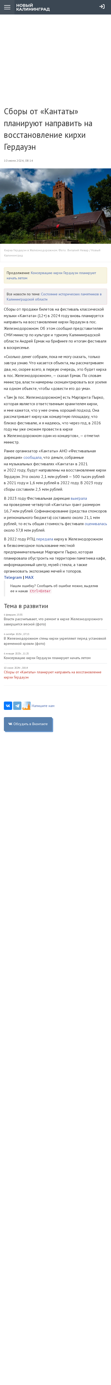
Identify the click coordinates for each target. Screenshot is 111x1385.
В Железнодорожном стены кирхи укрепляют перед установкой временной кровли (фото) (55, 641)
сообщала (32, 457)
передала (44, 538)
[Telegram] (17, 706)
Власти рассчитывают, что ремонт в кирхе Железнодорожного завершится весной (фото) (53, 621)
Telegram (13, 577)
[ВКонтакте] (8, 706)
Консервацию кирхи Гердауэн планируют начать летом (47, 657)
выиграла (79, 498)
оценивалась (96, 523)
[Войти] (102, 6)
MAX (29, 577)
